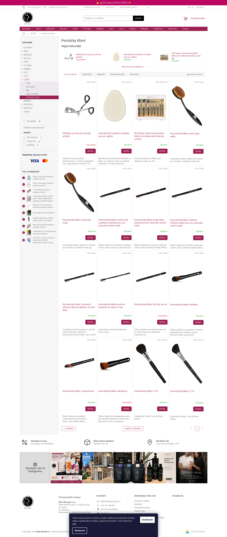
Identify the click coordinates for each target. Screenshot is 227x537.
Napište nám (140, 511)
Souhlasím (147, 519)
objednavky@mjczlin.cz (110, 501)
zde (74, 524)
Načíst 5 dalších (133, 428)
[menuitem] (26, 29)
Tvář (28, 83)
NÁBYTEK (28, 108)
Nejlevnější (86, 74)
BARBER (27, 69)
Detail (90, 151)
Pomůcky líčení (32, 97)
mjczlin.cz (104, 513)
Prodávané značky (129, 7)
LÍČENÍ (26, 80)
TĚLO (26, 76)
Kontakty (110, 7)
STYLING (27, 65)
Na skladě (33, 121)
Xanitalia (32, 145)
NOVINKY (28, 48)
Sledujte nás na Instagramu (35, 470)
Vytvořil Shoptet (198, 532)
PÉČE (26, 62)
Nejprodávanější (117, 74)
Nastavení (80, 530)
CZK (189, 7)
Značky (27, 112)
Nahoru (70, 428)
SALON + (27, 58)
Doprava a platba (92, 7)
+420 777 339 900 (107, 505)
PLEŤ (26, 72)
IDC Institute (34, 137)
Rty (27, 90)
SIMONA (27, 101)
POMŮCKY (28, 104)
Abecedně (134, 74)
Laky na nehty (32, 94)
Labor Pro (33, 141)
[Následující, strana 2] (197, 428)
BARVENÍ (28, 55)
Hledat (138, 18)
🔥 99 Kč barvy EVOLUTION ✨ (113, 2)
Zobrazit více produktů (132, 66)
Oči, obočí (30, 87)
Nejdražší (101, 74)
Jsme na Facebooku (109, 509)
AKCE (26, 51)
